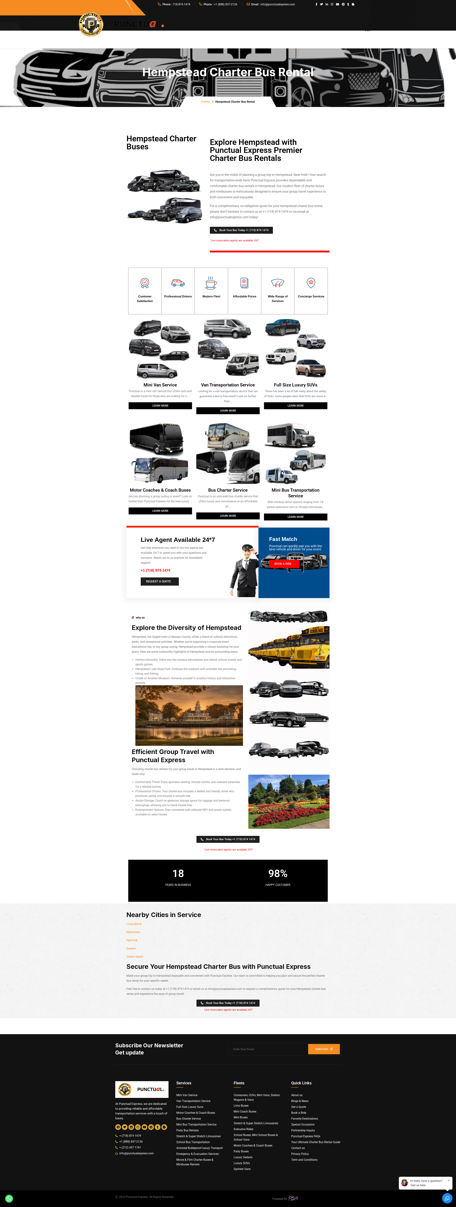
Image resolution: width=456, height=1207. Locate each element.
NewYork (132, 940)
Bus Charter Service (228, 490)
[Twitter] (125, 1127)
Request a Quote (290, 28)
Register (337, 28)
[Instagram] (138, 1127)
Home (205, 101)
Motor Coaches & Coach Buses (160, 490)
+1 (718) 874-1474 (155, 570)
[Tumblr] (157, 1127)
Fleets (225, 28)
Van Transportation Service (228, 385)
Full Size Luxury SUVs (295, 385)
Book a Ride (316, 28)
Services (208, 28)
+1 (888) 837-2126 (225, 4)
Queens (131, 948)
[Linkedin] (131, 1127)
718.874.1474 (181, 4)
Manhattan (133, 932)
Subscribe (321, 1049)
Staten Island (134, 956)
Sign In (355, 28)
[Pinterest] (151, 1127)
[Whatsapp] (9, 1199)
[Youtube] (144, 1127)
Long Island (133, 924)
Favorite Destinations (253, 28)
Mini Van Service (160, 385)
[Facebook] (118, 1127)
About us (186, 28)
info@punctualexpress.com (278, 4)
